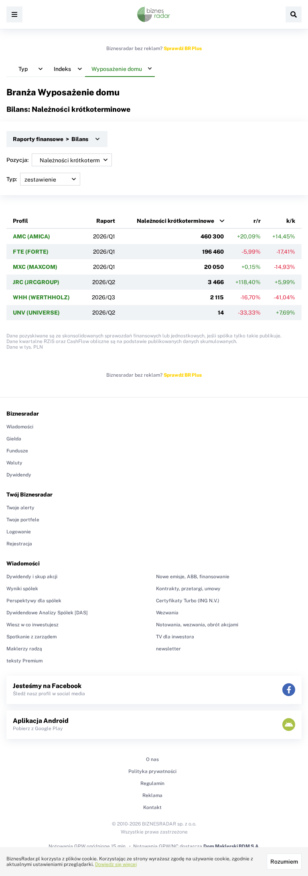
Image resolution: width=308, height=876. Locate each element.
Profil (20, 221)
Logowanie (18, 532)
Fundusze (17, 451)
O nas (152, 759)
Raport (105, 221)
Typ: (11, 179)
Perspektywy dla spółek (33, 601)
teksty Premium (24, 661)
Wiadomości (19, 427)
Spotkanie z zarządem (31, 637)
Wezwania (167, 613)
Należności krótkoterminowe (175, 221)
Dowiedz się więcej (116, 864)
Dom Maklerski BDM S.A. (231, 846)
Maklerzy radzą (24, 649)
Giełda (13, 439)
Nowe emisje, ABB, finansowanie (192, 576)
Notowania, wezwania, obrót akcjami (197, 625)
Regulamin (152, 783)
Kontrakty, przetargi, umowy (188, 588)
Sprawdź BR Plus (183, 48)
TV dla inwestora (175, 637)
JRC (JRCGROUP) (36, 282)
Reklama (152, 795)
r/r (257, 221)
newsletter (168, 649)
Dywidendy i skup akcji (31, 576)
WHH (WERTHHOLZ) (41, 297)
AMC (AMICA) (31, 236)
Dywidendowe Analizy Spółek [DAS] (47, 613)
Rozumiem (284, 861)
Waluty (14, 463)
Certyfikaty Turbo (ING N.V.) (187, 601)
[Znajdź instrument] (294, 14)
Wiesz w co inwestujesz (32, 625)
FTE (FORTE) (31, 251)
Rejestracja (19, 544)
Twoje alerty (20, 508)
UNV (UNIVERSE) (36, 312)
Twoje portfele (22, 520)
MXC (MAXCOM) (35, 267)
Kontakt (152, 807)
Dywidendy (18, 475)
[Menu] (14, 14)
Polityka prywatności (152, 771)
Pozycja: (17, 160)
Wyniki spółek (22, 588)
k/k (290, 221)
